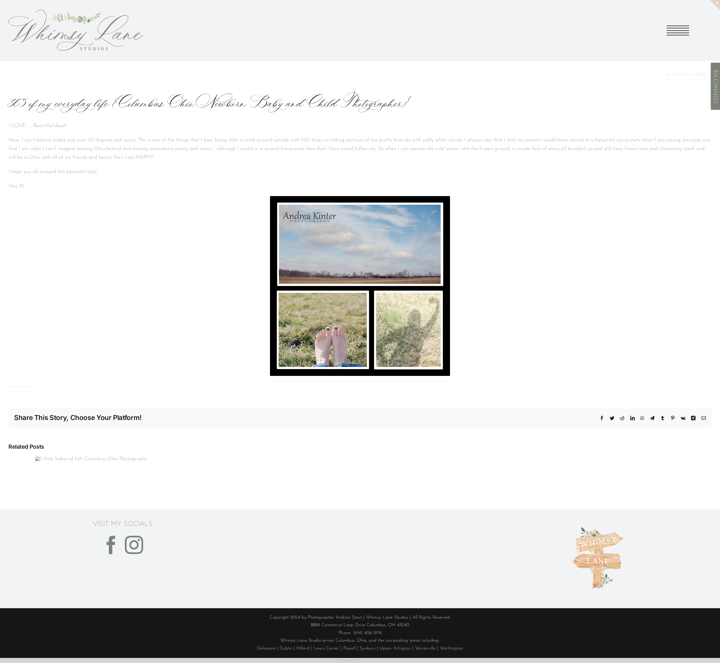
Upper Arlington (395, 648)
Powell (349, 648)
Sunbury (367, 648)
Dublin (286, 648)
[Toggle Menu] (678, 30)
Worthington (452, 648)
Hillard (302, 648)
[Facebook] (111, 545)
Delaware (266, 648)
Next (701, 74)
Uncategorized (19, 386)
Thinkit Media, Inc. (370, 660)
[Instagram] (134, 545)
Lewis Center (326, 648)
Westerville (425, 648)
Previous (681, 74)
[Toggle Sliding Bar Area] (715, 5)
